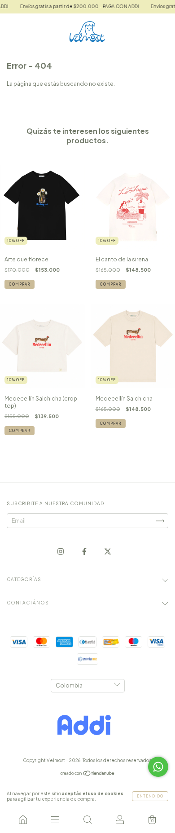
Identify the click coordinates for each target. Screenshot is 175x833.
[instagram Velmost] (61, 551)
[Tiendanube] (88, 774)
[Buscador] (87, 819)
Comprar (19, 284)
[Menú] (55, 819)
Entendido (150, 796)
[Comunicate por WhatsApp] (158, 767)
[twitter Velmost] (108, 551)
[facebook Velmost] (84, 551)
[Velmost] (23, 819)
